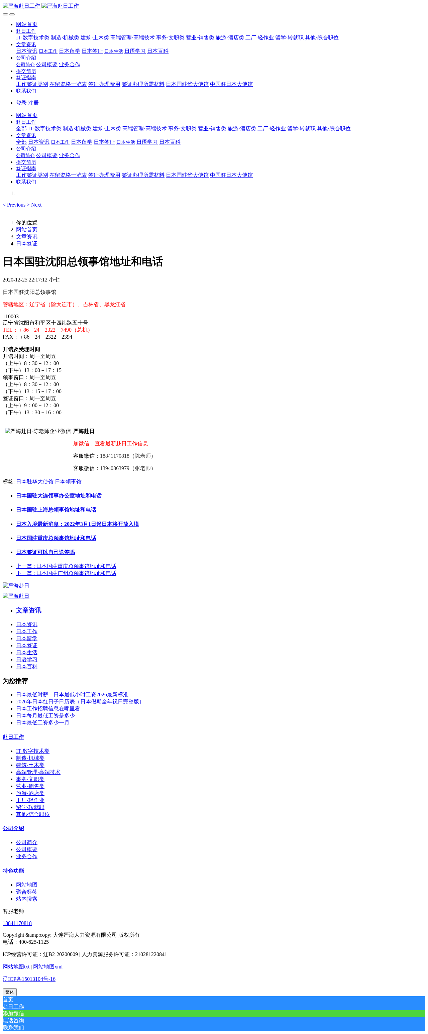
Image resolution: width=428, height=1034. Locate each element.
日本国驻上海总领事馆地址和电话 (56, 509)
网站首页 (26, 24)
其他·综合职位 (33, 814)
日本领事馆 (68, 481)
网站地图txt (16, 966)
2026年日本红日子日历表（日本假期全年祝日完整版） (80, 701)
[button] (26, 31)
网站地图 (26, 885)
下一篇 (66, 573)
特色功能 (13, 871)
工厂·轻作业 (30, 800)
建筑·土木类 (30, 765)
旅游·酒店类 (30, 793)
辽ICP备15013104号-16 (29, 979)
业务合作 (26, 856)
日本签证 (26, 243)
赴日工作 (13, 737)
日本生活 (26, 652)
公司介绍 (13, 828)
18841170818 (17, 923)
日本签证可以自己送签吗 (45, 552)
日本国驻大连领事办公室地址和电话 (59, 495)
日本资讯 (26, 624)
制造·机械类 (30, 758)
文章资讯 (26, 236)
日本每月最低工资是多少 (45, 715)
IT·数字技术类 (32, 751)
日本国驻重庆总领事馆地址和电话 (56, 538)
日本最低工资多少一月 (43, 722)
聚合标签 (26, 892)
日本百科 (26, 666)
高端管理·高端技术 (38, 772)
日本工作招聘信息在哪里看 (48, 708)
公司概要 (26, 849)
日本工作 (26, 631)
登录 (21, 103)
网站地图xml (48, 966)
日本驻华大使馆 (35, 481)
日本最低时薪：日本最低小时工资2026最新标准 (72, 694)
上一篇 (66, 566)
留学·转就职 (30, 807)
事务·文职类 (30, 779)
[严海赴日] (16, 585)
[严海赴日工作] (214, 6)
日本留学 (26, 638)
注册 (33, 103)
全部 (21, 128)
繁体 (9, 992)
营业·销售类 (30, 786)
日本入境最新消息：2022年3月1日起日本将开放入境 (77, 524)
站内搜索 (26, 899)
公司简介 (26, 842)
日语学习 (26, 659)
